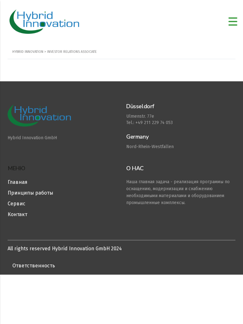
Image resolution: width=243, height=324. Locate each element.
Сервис (16, 204)
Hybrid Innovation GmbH (32, 137)
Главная (18, 182)
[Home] (44, 21)
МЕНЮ (16, 168)
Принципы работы (30, 193)
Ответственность (33, 266)
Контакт (17, 214)
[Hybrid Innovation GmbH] (57, 118)
